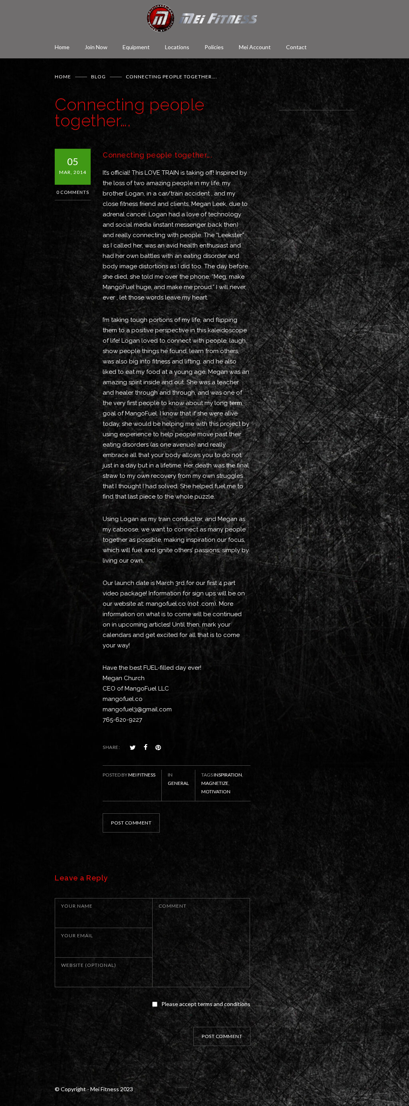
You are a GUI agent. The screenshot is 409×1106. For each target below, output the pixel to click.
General (178, 783)
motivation (215, 792)
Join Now (96, 47)
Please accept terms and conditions (205, 1003)
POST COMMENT (131, 823)
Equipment (136, 47)
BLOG (98, 77)
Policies (214, 47)
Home (62, 47)
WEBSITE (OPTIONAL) (88, 965)
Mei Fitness (141, 775)
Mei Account (255, 47)
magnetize (214, 783)
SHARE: (111, 747)
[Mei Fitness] (204, 18)
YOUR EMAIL (77, 935)
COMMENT (173, 906)
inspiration (228, 775)
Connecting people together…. (157, 155)
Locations (177, 47)
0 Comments (72, 192)
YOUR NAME (77, 906)
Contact (296, 47)
